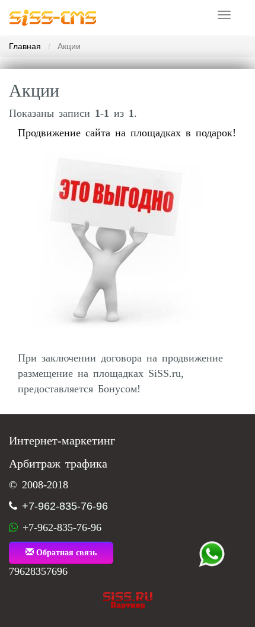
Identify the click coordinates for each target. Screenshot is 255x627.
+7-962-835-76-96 (65, 506)
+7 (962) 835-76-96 (211, 554)
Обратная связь (65, 552)
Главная (25, 46)
